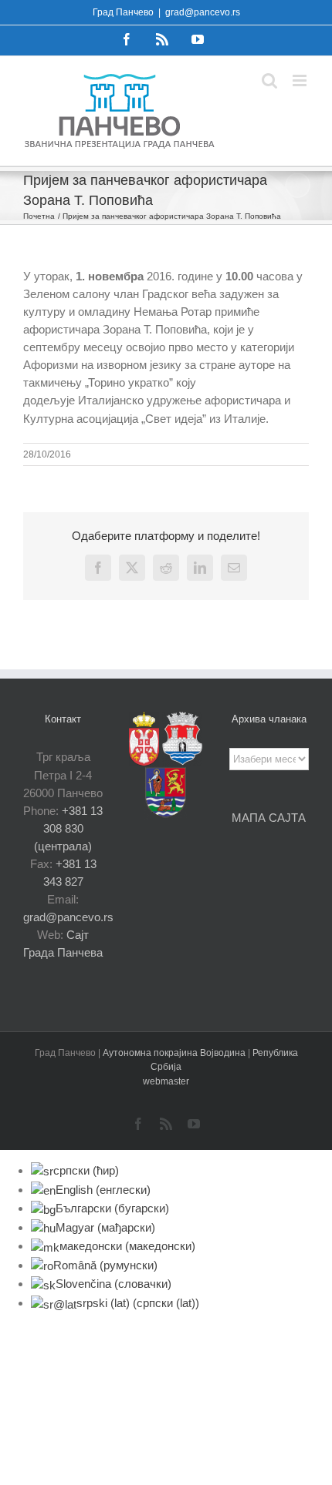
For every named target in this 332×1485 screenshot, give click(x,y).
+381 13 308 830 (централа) (68, 828)
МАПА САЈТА (269, 817)
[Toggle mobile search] (269, 80)
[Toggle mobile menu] (301, 80)
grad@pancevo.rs (202, 12)
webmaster (166, 1081)
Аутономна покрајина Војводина (175, 1053)
